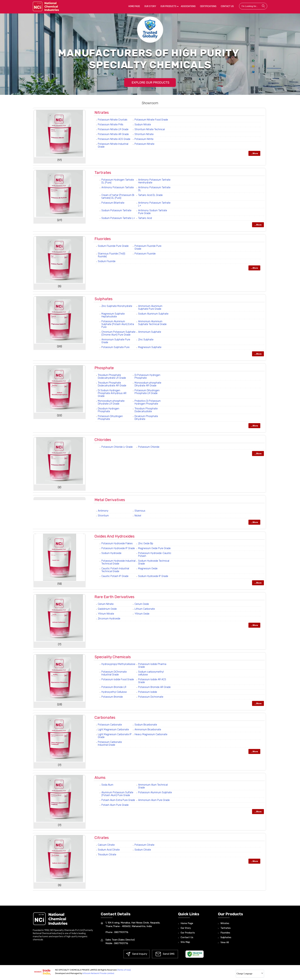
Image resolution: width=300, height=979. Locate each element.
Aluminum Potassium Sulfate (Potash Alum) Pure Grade (117, 794)
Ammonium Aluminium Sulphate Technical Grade (152, 323)
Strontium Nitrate (144, 134)
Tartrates (103, 172)
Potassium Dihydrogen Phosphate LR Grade (147, 392)
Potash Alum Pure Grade (115, 804)
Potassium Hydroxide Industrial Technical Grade (118, 562)
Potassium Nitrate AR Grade (113, 134)
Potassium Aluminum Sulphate (155, 792)
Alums (100, 777)
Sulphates (103, 299)
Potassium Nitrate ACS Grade (114, 139)
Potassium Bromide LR (113, 687)
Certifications (208, 6)
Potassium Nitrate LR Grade (113, 129)
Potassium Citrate (144, 844)
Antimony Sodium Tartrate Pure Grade (152, 212)
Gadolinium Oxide (107, 608)
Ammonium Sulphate (149, 331)
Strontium (103, 515)
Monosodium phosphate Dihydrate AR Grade (148, 384)
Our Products (168, 6)
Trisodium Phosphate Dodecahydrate (146, 410)
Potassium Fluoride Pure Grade (148, 247)
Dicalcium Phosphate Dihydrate (146, 417)
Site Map (185, 942)
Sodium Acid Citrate (109, 849)
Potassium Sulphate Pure (115, 347)
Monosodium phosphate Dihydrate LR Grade (111, 402)
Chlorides (103, 440)
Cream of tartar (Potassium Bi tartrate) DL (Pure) (117, 196)
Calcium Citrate (106, 844)
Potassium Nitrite (144, 139)
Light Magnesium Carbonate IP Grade (115, 736)
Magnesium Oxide (148, 568)
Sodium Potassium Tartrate (116, 210)
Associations (188, 6)
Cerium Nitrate (106, 603)
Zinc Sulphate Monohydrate (116, 306)
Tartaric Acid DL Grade (150, 195)
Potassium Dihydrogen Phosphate (110, 417)
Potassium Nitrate (144, 143)
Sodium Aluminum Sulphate (153, 313)
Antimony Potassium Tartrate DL (154, 189)
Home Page (134, 6)
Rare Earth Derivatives (114, 597)
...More (254, 153)
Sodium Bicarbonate (146, 724)
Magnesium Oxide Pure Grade (154, 548)
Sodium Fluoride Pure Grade (113, 245)
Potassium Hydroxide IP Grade (118, 548)
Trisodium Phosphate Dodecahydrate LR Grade (112, 376)
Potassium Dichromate (150, 696)
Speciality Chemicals (113, 657)
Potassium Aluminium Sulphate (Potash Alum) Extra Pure (117, 324)
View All (224, 942)
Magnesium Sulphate (149, 347)
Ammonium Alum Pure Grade (154, 800)
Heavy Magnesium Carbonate (151, 734)
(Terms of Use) (124, 970)
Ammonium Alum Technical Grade (153, 786)
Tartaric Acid (145, 218)
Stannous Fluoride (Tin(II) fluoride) (111, 255)
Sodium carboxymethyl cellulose (151, 673)
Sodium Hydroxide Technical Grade (153, 562)
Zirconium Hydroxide (109, 618)
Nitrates (102, 112)
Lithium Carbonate (145, 608)
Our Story (150, 6)
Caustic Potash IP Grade (114, 576)
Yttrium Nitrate (106, 613)
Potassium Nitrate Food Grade (151, 119)
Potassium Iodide (147, 691)
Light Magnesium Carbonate (113, 729)
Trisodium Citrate (107, 854)
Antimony (103, 510)
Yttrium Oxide (142, 613)
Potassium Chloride (148, 446)
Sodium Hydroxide (111, 553)
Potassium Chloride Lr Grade (117, 446)
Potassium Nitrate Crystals (112, 119)
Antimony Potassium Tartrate (117, 187)
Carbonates (105, 717)
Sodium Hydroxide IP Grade (153, 576)
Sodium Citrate (143, 849)
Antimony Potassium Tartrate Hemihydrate (154, 181)
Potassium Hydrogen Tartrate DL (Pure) (117, 181)
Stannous (140, 510)
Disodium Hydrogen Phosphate (108, 410)
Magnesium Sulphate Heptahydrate (113, 315)
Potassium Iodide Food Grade (117, 679)
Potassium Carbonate (110, 724)
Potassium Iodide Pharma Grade (152, 665)
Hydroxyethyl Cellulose (114, 691)
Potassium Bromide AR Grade (154, 687)
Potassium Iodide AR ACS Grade (152, 681)
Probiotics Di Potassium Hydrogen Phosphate (148, 402)
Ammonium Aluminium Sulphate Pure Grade (150, 307)
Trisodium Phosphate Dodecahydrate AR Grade (112, 384)
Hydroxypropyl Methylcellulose (118, 664)
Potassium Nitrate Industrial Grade (113, 145)
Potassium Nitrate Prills (110, 124)
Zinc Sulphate (145, 339)
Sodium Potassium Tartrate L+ (118, 218)
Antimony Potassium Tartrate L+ (154, 204)
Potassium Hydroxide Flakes (117, 543)
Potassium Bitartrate (112, 202)
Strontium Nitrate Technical (150, 129)
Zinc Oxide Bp (145, 543)
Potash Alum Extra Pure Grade (118, 800)
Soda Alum (107, 784)
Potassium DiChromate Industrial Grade (114, 673)
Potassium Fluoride (145, 253)
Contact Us (227, 6)
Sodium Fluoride (106, 261)
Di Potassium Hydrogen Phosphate (147, 376)
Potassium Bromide (112, 696)
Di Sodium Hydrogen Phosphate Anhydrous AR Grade (112, 393)
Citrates (102, 837)
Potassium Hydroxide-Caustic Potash (154, 554)
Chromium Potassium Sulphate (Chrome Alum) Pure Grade (118, 333)
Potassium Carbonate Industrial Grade (110, 743)
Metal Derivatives (110, 500)
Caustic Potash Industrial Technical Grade (115, 570)
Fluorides (103, 239)
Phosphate (104, 368)
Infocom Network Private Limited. (99, 973)
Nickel (138, 515)
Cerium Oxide (142, 603)
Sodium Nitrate (143, 124)
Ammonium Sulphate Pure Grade (115, 341)
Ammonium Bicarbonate (148, 729)
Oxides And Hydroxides (115, 536)
